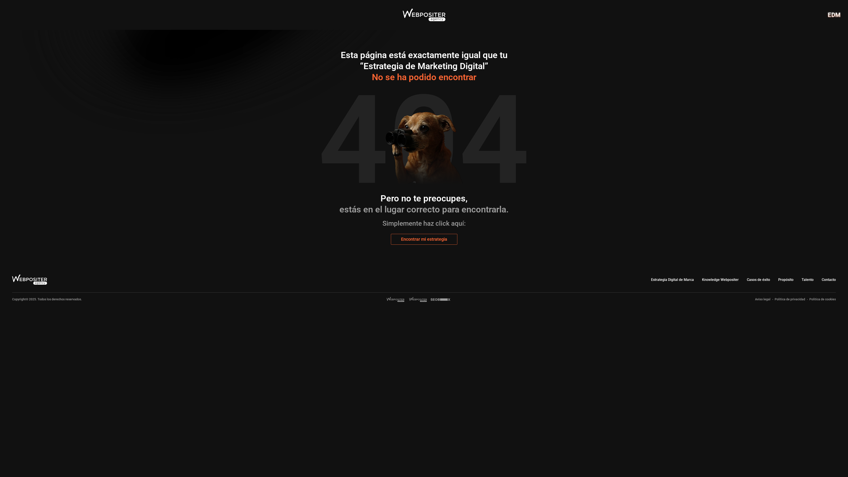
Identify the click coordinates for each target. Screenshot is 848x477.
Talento (808, 280)
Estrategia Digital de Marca (672, 280)
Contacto (829, 280)
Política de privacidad (790, 299)
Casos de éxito (758, 280)
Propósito (785, 280)
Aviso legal (762, 299)
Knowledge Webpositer (720, 280)
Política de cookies (822, 299)
